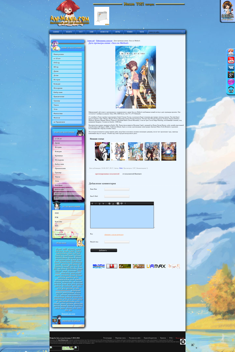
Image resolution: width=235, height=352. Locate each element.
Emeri (70, 253)
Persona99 (66, 266)
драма (64, 284)
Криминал (59, 156)
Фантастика (58, 113)
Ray (76, 266)
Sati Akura (62, 268)
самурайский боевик (67, 301)
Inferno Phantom (61, 257)
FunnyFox (59, 255)
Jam (56, 260)
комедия (58, 286)
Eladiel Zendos (61, 253)
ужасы (63, 303)
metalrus (65, 264)
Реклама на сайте (134, 338)
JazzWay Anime (64, 260)
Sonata (80, 268)
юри (66, 310)
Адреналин (72, 271)
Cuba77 (72, 251)
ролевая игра (77, 297)
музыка (76, 288)
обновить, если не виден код (113, 235)
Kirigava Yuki (65, 262)
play (72, 266)
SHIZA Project (71, 268)
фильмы (64, 306)
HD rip (56, 67)
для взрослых (67, 281)
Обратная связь (120, 338)
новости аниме (68, 292)
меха (64, 288)
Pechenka (57, 266)
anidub (78, 249)
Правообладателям (150, 338)
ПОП (57, 213)
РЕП (56, 226)
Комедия (57, 84)
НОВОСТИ (104, 32)
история (79, 284)
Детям (56, 75)
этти (74, 308)
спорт (77, 301)
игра (69, 284)
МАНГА (69, 32)
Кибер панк (58, 92)
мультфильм (76, 290)
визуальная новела (62, 279)
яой (70, 310)
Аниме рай (91, 41)
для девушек (77, 281)
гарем (72, 279)
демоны (78, 279)
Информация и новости (104, 41)
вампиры (69, 277)
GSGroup (77, 255)
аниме (57, 273)
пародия (64, 295)
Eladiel (78, 251)
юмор (79, 308)
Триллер (57, 101)
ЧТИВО (130, 32)
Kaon (79, 260)
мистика (70, 288)
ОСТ (80, 32)
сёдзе (70, 299)
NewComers (73, 264)
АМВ (91, 32)
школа (57, 308)
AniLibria (58, 251)
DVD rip (57, 63)
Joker (121, 168)
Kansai (73, 260)
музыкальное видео (63, 290)
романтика (58, 299)
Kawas (56, 262)
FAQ (170, 338)
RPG (55, 268)
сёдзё (65, 299)
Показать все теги (68, 314)
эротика (69, 308)
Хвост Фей (78, 306)
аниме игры (65, 273)
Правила (163, 338)
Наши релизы (59, 54)
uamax (64, 271)
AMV (65, 249)
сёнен (75, 299)
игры (73, 284)
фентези (57, 306)
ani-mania (71, 249)
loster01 (58, 264)
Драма (56, 71)
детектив (57, 281)
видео (76, 277)
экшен (62, 308)
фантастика (78, 303)
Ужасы (56, 105)
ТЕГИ (142, 32)
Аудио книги (59, 234)
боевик (72, 275)
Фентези (57, 118)
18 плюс (58, 249)
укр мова (69, 303)
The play (58, 271)
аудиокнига (65, 275)
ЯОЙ (57, 198)
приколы (68, 297)
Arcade (65, 251)
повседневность (74, 295)
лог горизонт (67, 286)
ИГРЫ (117, 32)
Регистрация (107, 338)
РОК (56, 217)
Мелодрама (58, 88)
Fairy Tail (76, 253)
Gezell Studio (69, 255)
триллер (57, 303)
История (57, 80)
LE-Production (76, 262)
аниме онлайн (75, 273)
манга (74, 286)
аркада (57, 275)
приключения (59, 297)
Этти (55, 109)
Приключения (59, 97)
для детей (57, 284)
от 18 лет (57, 58)
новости (59, 292)
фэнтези (70, 306)
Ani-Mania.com (63, 340)
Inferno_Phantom (74, 257)
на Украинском (59, 122)
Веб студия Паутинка (63, 338)
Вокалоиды (59, 230)
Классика (58, 222)
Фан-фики (58, 185)
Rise (80, 266)
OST (80, 264)
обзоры (78, 292)
